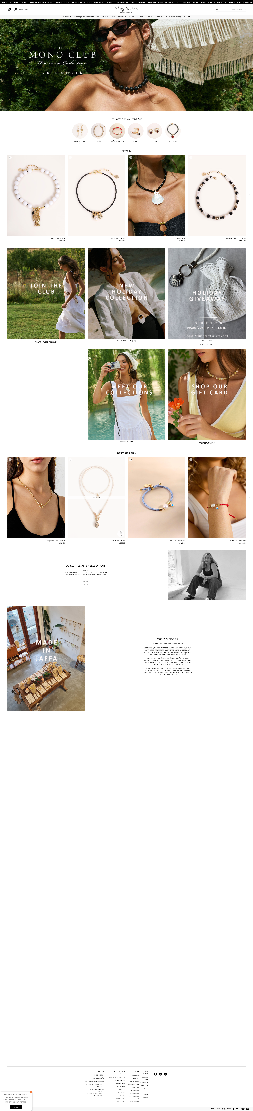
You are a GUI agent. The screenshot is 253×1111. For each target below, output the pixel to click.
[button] (190, 157)
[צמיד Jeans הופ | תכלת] (156, 497)
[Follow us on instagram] (160, 1074)
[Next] (3, 195)
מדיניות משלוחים (133, 1093)
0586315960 (98, 1075)
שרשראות (160, 17)
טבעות (131, 17)
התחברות (27, 9)
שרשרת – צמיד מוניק (58, 238)
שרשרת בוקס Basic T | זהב (55, 540)
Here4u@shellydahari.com (94, 1081)
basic (99, 141)
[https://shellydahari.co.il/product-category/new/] (126, 65)
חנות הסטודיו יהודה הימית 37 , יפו (94, 1085)
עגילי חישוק (122, 1089)
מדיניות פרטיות (134, 1090)
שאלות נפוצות (134, 1081)
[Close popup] (5, 1060)
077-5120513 (97, 1078)
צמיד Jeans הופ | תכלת (177, 540)
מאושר (16, 1107)
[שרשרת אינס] (156, 195)
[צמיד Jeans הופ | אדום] (217, 497)
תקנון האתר (135, 1087)
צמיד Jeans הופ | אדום (238, 540)
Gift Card (105, 17)
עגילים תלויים (121, 1101)
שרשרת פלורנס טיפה (118, 540)
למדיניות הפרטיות (18, 1099)
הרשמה (21, 9)
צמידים (140, 17)
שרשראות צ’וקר (120, 1086)
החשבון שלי (135, 1075)
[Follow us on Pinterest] (165, 1074)
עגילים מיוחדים (120, 1098)
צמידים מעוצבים (120, 1080)
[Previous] (249, 195)
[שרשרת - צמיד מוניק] (36, 195)
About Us (68, 17)
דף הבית (187, 17)
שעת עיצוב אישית (145, 1078)
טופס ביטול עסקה (133, 1084)
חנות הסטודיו (144, 1082)
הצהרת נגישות (134, 1102)
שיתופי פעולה (144, 1085)
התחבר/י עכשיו (13, 1085)
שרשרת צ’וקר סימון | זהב (117, 238)
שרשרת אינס (181, 238)
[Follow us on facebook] (155, 1074)
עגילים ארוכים (121, 1095)
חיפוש (217, 9)
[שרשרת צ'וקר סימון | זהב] (96, 195)
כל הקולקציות (122, 17)
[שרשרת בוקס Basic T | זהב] (36, 497)
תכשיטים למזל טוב (117, 141)
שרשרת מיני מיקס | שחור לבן (236, 238)
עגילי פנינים (121, 1092)
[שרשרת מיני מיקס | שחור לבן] (217, 195)
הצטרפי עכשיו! (20, 1080)
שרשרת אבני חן (120, 1083)
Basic (113, 17)
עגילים (150, 17)
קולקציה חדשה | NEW (173, 17)
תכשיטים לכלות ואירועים (80, 142)
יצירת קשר (136, 1078)
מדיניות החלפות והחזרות (134, 1097)
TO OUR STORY (86, 583)
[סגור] (31, 1092)
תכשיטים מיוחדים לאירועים (117, 1077)
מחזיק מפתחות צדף (206, 344)
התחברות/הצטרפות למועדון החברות (87, 17)
